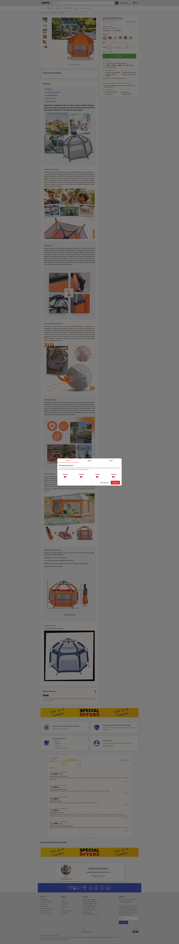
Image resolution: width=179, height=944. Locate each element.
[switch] (65, 477)
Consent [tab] (68, 460)
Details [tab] (89, 460)
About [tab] (111, 460)
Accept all (115, 482)
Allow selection (104, 482)
